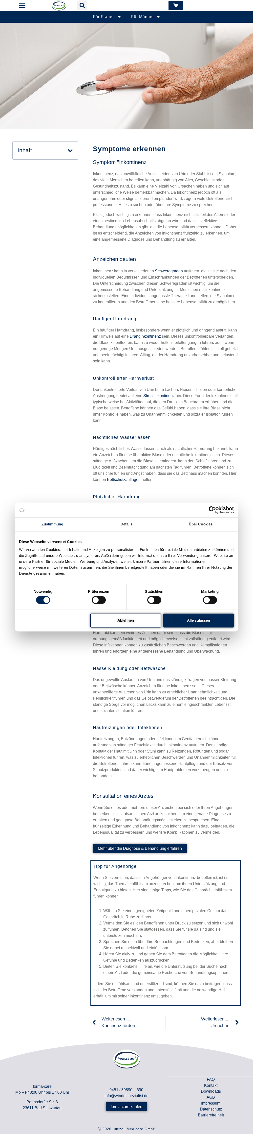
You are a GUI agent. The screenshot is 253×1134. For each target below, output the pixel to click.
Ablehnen (125, 620)
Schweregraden (169, 271)
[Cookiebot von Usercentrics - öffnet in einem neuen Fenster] (212, 510)
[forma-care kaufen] (176, 5)
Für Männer (142, 17)
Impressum (210, 1103)
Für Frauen (104, 17)
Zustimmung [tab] (52, 524)
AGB (211, 1097)
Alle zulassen (198, 620)
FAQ (211, 1079)
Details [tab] (127, 524)
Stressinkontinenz (159, 396)
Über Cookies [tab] (200, 524)
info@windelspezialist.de (126, 1096)
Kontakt (210, 1085)
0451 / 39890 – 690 (126, 1090)
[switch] (99, 600)
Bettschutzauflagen (124, 479)
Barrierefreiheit (211, 1115)
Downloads (211, 1091)
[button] (22, 5)
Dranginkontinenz (145, 336)
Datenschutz (211, 1109)
